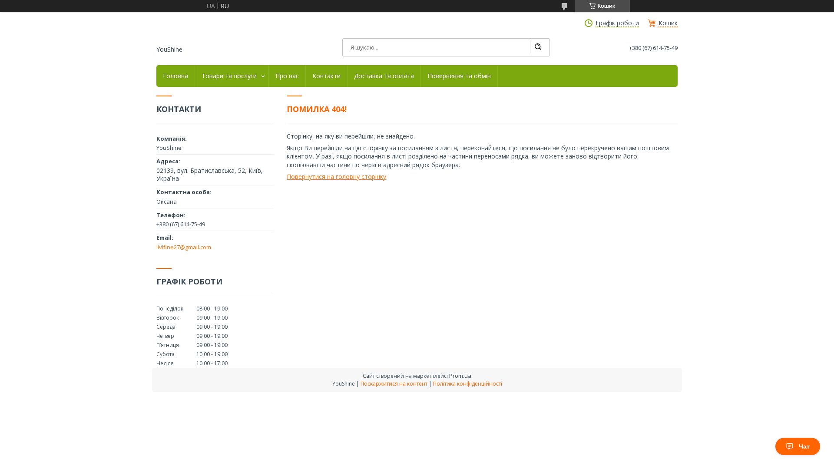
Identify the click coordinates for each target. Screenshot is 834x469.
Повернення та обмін (459, 76)
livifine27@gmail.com (183, 247)
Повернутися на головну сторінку (336, 176)
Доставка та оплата (384, 76)
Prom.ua (460, 376)
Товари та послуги (229, 76)
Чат (804, 446)
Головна (175, 76)
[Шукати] (538, 47)
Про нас (287, 76)
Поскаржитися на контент (394, 383)
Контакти (326, 76)
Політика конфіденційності (467, 383)
